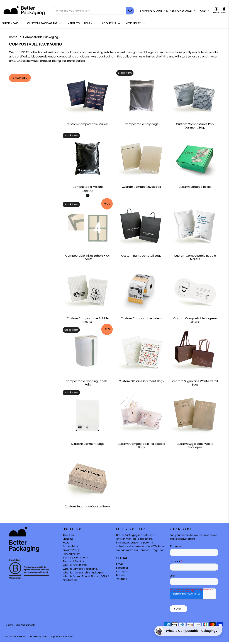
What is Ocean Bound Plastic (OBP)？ (86, 576)
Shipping (68, 539)
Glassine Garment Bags (87, 443)
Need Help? (133, 23)
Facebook (122, 568)
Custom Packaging (42, 23)
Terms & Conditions (75, 557)
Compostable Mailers (87, 186)
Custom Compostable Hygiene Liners (195, 319)
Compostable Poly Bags (141, 124)
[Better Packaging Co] (24, 10)
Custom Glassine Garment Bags (141, 381)
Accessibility (70, 546)
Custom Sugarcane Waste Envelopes (195, 445)
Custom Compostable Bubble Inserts (88, 319)
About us (109, 23)
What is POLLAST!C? (75, 565)
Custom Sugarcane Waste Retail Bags (195, 382)
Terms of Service (73, 561)
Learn (88, 23)
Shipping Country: (154, 11)
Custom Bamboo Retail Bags (141, 255)
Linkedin (121, 575)
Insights (73, 23)
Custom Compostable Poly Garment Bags (195, 125)
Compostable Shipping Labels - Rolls (87, 382)
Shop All (20, 78)
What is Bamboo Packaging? (80, 569)
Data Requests (38, 636)
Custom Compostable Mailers (88, 124)
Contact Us (70, 580)
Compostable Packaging (40, 37)
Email (119, 564)
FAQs (66, 542)
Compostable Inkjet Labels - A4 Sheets (87, 257)
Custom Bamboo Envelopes (141, 186)
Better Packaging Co (24, 625)
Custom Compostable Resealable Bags (141, 445)
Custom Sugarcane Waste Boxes (88, 506)
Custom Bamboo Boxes (195, 186)
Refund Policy (71, 554)
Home (13, 37)
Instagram (122, 571)
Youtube (121, 579)
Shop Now (10, 23)
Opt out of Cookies (62, 636)
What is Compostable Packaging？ (84, 572)
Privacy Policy (71, 550)
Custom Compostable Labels (141, 318)
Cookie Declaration (15, 636)
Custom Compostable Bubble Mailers (195, 257)
